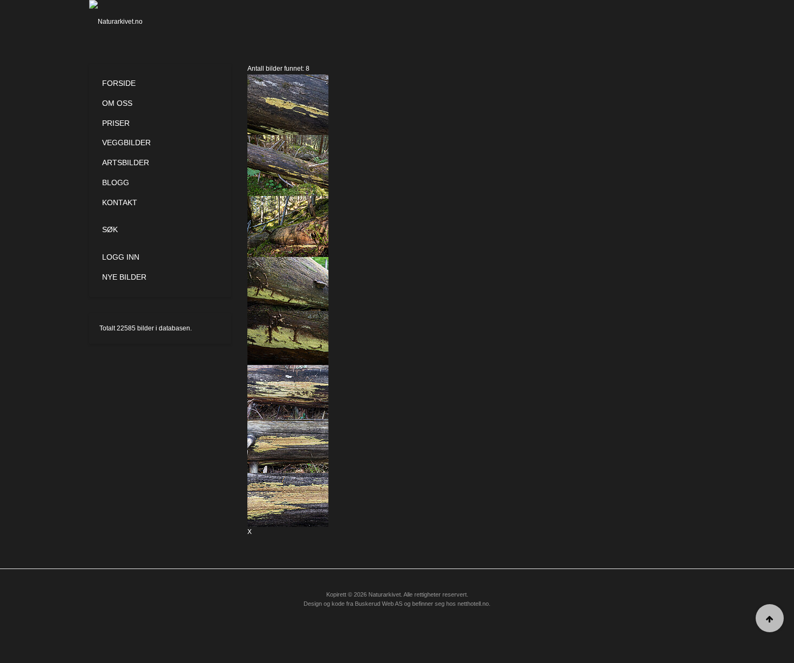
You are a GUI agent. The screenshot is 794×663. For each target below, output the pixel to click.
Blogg (115, 182)
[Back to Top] (770, 618)
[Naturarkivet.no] (133, 21)
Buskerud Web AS (378, 603)
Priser (116, 123)
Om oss (117, 103)
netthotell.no (473, 603)
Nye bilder (124, 277)
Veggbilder (126, 142)
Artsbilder (125, 162)
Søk (110, 229)
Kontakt (119, 202)
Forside (119, 83)
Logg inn (120, 257)
